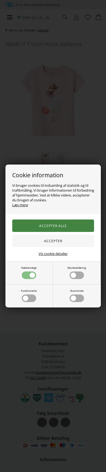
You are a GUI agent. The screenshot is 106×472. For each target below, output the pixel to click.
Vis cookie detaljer (53, 253)
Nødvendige (29, 268)
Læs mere (20, 204)
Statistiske (77, 291)
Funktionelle (29, 291)
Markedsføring (76, 268)
